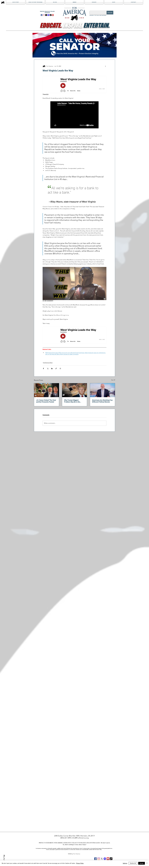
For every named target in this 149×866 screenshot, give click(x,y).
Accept (141, 863)
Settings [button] (125, 863)
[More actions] (105, 66)
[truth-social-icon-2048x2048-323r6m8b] (105, 858)
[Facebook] (42, 15)
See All (113, 380)
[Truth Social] (48, 15)
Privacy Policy (80, 863)
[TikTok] (50, 15)
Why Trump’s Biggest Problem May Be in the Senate (72, 401)
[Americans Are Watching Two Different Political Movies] (102, 390)
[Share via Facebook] (43, 368)
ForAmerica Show (48, 362)
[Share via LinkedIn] (52, 368)
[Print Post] (60, 368)
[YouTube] (53, 15)
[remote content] (74, 84)
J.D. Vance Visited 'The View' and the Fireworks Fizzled (46, 401)
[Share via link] (56, 368)
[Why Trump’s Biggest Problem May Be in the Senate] (74, 390)
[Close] (147, 863)
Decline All (133, 863)
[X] (101, 858)
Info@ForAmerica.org (80, 838)
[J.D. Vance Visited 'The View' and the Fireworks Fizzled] (46, 390)
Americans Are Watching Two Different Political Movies (102, 401)
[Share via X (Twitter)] (47, 368)
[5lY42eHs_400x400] (46, 15)
